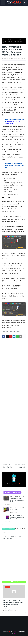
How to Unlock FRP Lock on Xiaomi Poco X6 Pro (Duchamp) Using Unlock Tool (17, 499)
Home (4, 39)
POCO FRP (9, 39)
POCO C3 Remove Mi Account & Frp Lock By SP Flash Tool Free (17, 517)
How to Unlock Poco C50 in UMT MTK (17, 508)
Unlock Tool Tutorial (14, 331)
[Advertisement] (14, 21)
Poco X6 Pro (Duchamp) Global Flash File (13, 165)
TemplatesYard (15, 631)
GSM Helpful (7, 58)
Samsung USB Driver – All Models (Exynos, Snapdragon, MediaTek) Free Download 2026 (13, 603)
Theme (14, 633)
